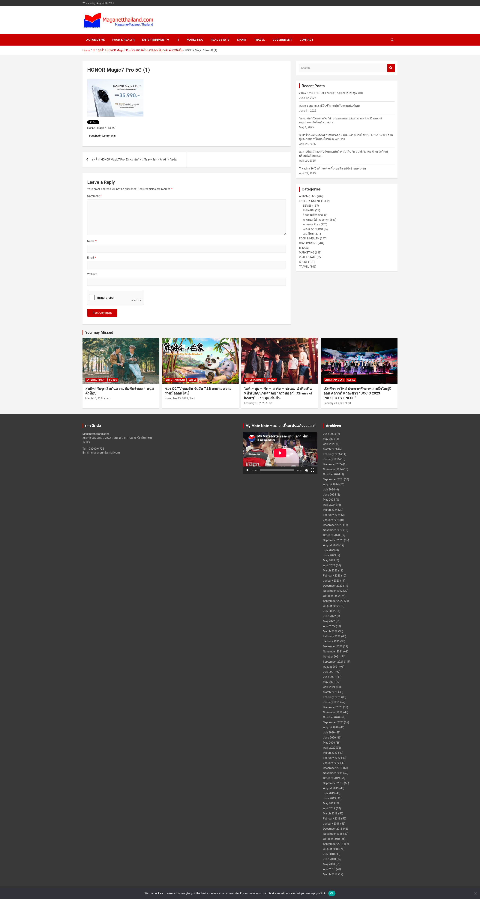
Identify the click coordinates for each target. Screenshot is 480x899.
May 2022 (329, 621)
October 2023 (331, 535)
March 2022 (330, 631)
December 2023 (332, 525)
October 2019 (331, 778)
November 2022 (333, 590)
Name (92, 241)
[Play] (248, 470)
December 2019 (332, 768)
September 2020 (333, 722)
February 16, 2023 (254, 403)
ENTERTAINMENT (154, 39)
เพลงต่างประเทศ (313, 229)
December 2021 (332, 646)
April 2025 (329, 444)
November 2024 (333, 469)
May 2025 (329, 439)
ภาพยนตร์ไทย (311, 224)
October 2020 (331, 717)
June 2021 (329, 677)
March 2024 (330, 509)
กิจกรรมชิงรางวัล (313, 215)
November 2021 (333, 651)
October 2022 (331, 596)
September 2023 (333, 540)
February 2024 (331, 515)
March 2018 (330, 874)
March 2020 (330, 752)
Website (92, 274)
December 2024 (332, 464)
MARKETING (195, 39)
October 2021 (331, 656)
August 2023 (331, 545)
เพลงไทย (308, 233)
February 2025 (331, 454)
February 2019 (331, 818)
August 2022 (331, 606)
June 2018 (329, 859)
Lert (108, 398)
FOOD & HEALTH (123, 39)
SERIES (307, 205)
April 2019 (329, 808)
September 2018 (333, 844)
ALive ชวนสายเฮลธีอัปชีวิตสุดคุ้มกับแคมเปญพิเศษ (329, 105)
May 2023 (329, 560)
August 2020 (331, 727)
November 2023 (333, 530)
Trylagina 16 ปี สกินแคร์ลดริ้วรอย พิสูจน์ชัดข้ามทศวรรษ (332, 168)
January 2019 (331, 823)
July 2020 (329, 732)
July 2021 (329, 671)
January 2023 (331, 580)
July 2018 (329, 854)
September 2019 (333, 783)
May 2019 (329, 803)
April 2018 (329, 869)
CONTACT (307, 39)
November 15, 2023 (176, 398)
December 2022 (332, 585)
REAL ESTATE (220, 39)
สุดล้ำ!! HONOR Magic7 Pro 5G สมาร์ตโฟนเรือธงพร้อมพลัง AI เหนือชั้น (134, 159)
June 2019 (329, 798)
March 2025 (330, 449)
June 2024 (329, 494)
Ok (332, 893)
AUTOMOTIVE (95, 39)
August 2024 (331, 484)
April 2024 (329, 504)
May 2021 (329, 682)
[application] (280, 453)
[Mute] (306, 470)
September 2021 (333, 661)
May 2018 (329, 864)
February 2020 (331, 758)
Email (91, 257)
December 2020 (332, 707)
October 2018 (331, 839)
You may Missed (99, 332)
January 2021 (331, 702)
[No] (475, 893)
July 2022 (329, 611)
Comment (94, 196)
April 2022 (329, 626)
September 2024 (333, 479)
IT (178, 39)
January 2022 (331, 641)
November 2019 (333, 773)
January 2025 (331, 459)
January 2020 (331, 763)
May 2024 (329, 499)
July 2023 (329, 550)
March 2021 (330, 692)
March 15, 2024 (94, 398)
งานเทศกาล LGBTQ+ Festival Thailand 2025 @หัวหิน (331, 93)
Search (391, 68)
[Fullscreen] (312, 470)
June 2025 (329, 434)
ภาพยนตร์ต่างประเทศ (316, 219)
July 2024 (329, 489)
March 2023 (330, 570)
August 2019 (331, 788)
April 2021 (329, 687)
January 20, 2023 (334, 403)
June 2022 (329, 616)
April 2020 (329, 747)
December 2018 (332, 828)
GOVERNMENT (282, 39)
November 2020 (333, 712)
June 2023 (329, 555)
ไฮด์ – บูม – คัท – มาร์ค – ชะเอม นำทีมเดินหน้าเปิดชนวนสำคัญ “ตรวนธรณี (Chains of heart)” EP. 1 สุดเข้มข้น (278, 393)
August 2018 (331, 849)
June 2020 (329, 737)
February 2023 (331, 575)
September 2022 (333, 601)
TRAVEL (259, 39)
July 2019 (329, 793)
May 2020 (329, 742)
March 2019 (330, 813)
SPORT (242, 39)
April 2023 (329, 565)
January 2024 (331, 520)
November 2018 (333, 833)
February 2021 (331, 697)
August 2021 (331, 666)
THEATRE (308, 210)
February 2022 (331, 636)
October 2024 (331, 474)
